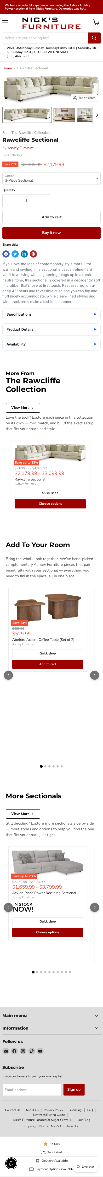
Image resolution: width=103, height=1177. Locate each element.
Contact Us (12, 1110)
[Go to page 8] (62, 972)
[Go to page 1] (41, 766)
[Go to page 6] (62, 766)
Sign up (74, 1089)
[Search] (94, 37)
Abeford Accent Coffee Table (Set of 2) (43, 639)
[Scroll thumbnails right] (96, 115)
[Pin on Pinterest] (33, 254)
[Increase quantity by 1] (44, 200)
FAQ (90, 1110)
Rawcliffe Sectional (30, 479)
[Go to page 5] (58, 766)
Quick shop (50, 493)
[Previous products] (8, 675)
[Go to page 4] (53, 766)
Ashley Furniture (20, 148)
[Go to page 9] (66, 972)
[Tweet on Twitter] (15, 254)
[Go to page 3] (49, 766)
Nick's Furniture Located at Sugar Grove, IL (42, 1120)
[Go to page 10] (70, 972)
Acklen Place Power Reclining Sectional (44, 893)
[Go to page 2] (45, 766)
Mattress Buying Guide (49, 1115)
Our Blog (84, 1120)
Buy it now (51, 232)
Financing (75, 1110)
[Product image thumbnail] (64, 115)
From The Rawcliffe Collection (26, 133)
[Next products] (94, 675)
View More (20, 407)
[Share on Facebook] (6, 254)
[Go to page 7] (58, 972)
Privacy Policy (53, 1110)
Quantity (8, 190)
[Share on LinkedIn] (24, 254)
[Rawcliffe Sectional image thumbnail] (27, 115)
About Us (32, 1110)
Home (7, 68)
